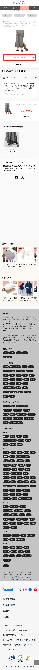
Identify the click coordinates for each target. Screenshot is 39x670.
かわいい (31, 519)
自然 (20, 523)
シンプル (5, 523)
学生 (19, 555)
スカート (25, 406)
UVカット (5, 436)
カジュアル (13, 523)
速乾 (25, 436)
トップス (5, 406)
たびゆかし (30, 577)
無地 (25, 519)
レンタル (19, 486)
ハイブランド (26, 490)
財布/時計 (12, 414)
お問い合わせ (7, 625)
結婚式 (5, 396)
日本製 (26, 481)
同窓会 (12, 371)
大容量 (27, 469)
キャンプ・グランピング (9, 392)
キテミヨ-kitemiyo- (8, 162)
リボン (12, 519)
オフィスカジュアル (15, 366)
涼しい (12, 456)
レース (28, 515)
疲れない (32, 452)
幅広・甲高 (6, 481)
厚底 (26, 486)
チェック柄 (6, 515)
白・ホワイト (6, 535)
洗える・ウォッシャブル (9, 440)
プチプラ (18, 494)
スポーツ (18, 383)
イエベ (33, 486)
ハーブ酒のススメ (13, 579)
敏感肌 (13, 486)
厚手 (13, 477)
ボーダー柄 (27, 510)
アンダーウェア (17, 410)
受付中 (7, 15)
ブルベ (5, 490)
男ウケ (18, 490)
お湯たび (30, 572)
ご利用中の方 (8, 617)
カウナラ (14, 577)
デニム (5, 506)
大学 (19, 375)
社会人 (12, 555)
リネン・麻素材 (18, 510)
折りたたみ (6, 477)
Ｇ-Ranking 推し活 (25, 579)
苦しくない (6, 452)
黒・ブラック (15, 535)
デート (5, 371)
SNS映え (14, 498)
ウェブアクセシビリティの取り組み (15, 630)
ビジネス (5, 366)
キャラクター (6, 560)
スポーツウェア (7, 418)
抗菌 (6, 444)
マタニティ (19, 379)
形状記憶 (19, 444)
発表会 (26, 379)
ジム (25, 383)
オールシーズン (7, 357)
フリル (5, 519)
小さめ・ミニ (6, 469)
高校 (12, 375)
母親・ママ (14, 551)
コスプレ (5, 566)
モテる (12, 490)
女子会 (31, 375)
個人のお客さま (9, 598)
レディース (24, 8)
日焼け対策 (21, 465)
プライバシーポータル (28, 635)
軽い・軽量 (6, 473)
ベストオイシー (21, 574)
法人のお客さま (9, 605)
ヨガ (18, 387)
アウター (12, 406)
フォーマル (14, 527)
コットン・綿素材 (8, 510)
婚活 (25, 375)
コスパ (25, 494)
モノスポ (31, 574)
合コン (31, 366)
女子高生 (12, 547)
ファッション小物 (21, 414)
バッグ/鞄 (5, 414)
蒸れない (19, 452)
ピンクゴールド (20, 539)
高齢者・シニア (27, 555)
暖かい (5, 456)
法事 (12, 396)
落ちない (5, 461)
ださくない (6, 465)
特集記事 (32, 15)
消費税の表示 (18, 625)
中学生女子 (19, 547)
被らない (12, 461)
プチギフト (6, 551)
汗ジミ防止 (13, 444)
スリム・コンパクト (16, 473)
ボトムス (18, 406)
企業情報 (6, 611)
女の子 (5, 555)
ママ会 (12, 379)
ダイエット (27, 392)
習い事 (33, 379)
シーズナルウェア (18, 418)
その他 (5, 422)
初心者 (26, 547)
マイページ (34, 8)
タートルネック (14, 506)
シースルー (23, 506)
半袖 (26, 477)
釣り (20, 392)
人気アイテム (19, 15)
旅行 (6, 375)
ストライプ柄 (14, 515)
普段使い (32, 523)
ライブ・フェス (20, 371)
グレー (23, 535)
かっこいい (6, 527)
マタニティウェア (29, 418)
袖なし (13, 481)
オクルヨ (23, 572)
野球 (25, 387)
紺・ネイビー (30, 535)
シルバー (5, 539)
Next (35, 256)
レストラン (29, 371)
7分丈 (19, 481)
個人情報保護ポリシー (10, 635)
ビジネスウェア (7, 410)
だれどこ (16, 572)
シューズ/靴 (26, 410)
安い (12, 494)
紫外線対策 (14, 465)
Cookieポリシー (8, 640)
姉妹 (27, 551)
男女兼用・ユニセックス (25, 498)
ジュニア (5, 547)
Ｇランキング (7, 572)
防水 (19, 436)
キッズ (14, 8)
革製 (19, 519)
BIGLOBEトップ (8, 650)
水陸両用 (28, 440)
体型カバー (6, 486)
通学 (6, 383)
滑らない (13, 452)
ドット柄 (22, 515)
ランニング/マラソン (8, 387)
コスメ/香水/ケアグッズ (16, 422)
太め (14, 469)
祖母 (21, 551)
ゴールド (12, 539)
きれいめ (26, 523)
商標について (27, 645)
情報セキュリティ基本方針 (12, 645)
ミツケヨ (22, 577)
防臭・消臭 (21, 440)
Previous (3, 256)
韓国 (33, 481)
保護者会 (5, 379)
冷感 (12, 436)
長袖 (33, 477)
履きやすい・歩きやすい (22, 456)
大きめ (28, 465)
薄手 (20, 477)
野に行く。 (7, 577)
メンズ (5, 8)
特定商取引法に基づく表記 (25, 640)
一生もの (5, 494)
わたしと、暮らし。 (9, 574)
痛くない (27, 461)
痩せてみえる (19, 461)
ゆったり (21, 469)
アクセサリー (31, 414)
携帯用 (25, 473)
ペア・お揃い (6, 498)
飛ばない (26, 452)
